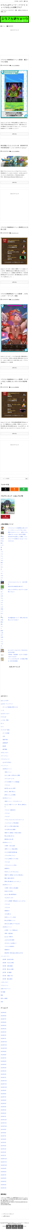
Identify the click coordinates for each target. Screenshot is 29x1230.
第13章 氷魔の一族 (8, 975)
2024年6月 (3, 1022)
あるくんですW (4, 700)
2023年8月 (3, 1054)
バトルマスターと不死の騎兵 (12, 823)
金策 (2, 1001)
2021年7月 (3, 1136)
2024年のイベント (7, 927)
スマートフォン (4, 755)
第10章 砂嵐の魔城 (8, 966)
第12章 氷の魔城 (7, 972)
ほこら (2, 723)
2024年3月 (3, 1032)
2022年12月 (4, 1080)
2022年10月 (4, 1087)
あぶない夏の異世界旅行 (10, 894)
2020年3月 (3, 1188)
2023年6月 (3, 1061)
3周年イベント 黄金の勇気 (11, 849)
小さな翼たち (8, 914)
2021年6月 (3, 1139)
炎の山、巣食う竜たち (10, 791)
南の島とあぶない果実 (10, 788)
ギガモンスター (4, 752)
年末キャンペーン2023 (10, 917)
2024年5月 (3, 1025)
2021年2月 (3, 1152)
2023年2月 (3, 1074)
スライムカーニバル (9, 778)
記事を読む (14, 134)
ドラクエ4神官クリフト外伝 (11, 858)
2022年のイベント (7, 842)
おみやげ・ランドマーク (7, 703)
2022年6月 (3, 1100)
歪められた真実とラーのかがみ (12, 923)
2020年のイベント (7, 768)
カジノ (2, 726)
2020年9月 (3, 1168)
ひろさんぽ (3, 716)
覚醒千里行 (5, 739)
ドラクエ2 (7, 813)
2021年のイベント (7, 798)
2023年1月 (3, 1077)
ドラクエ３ (7, 785)
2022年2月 (3, 1113)
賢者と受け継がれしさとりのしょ (13, 881)
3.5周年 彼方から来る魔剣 (11, 888)
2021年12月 (4, 1119)
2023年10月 (4, 1048)
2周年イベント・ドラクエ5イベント (13, 801)
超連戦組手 (5, 742)
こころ (2, 710)
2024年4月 (3, 1028)
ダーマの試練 (6, 733)
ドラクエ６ (7, 907)
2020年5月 (3, 1181)
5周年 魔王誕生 (9, 933)
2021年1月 (3, 1155)
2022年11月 (4, 1084)
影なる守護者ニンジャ (10, 920)
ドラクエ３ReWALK (15, 65)
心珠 (4, 736)
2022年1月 (3, 1116)
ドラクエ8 (7, 862)
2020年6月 (3, 1178)
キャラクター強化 (5, 729)
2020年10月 (4, 1165)
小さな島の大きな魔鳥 (10, 829)
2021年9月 (3, 1129)
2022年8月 (3, 1093)
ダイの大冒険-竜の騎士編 (11, 852)
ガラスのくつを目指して (10, 943)
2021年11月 (3, 1123)
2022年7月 (3, 1097)
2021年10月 (4, 1126)
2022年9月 (3, 1090)
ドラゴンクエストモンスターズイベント (14, 819)
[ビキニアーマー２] (15, 329)
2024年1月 (3, 1038)
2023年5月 (3, 1064)
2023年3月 (3, 1071)
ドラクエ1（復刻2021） (10, 810)
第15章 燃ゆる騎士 (8, 979)
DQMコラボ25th (9, 891)
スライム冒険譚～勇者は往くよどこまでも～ (15, 901)
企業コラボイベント (6, 988)
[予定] (15, 252)
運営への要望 (4, 998)
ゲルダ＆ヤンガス (9, 897)
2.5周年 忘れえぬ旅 (10, 845)
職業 (2, 995)
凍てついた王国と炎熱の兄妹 (12, 826)
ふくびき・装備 (4, 720)
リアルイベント (4, 985)
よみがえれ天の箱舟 (9, 940)
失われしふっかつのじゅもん (12, 871)
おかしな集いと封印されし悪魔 (12, 775)
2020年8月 (3, 1171)
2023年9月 (3, 1051)
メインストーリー (5, 956)
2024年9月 (3, 1012)
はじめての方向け (7, 762)
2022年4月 (3, 1106)
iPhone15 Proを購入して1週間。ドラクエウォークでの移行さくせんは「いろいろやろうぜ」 (18, 539)
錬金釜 (4, 746)
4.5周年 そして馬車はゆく (11, 930)
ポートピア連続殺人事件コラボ (10, 707)
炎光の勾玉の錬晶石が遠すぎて (15, 586)
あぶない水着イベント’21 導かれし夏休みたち (16, 805)
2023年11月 (4, 1045)
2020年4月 (3, 1184)
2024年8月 (3, 1015)
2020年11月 (4, 1162)
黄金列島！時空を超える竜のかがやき (14, 953)
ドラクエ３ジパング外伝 (10, 865)
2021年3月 (3, 1149)
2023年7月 (3, 1058)
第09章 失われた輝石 (8, 962)
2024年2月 (3, 1035)
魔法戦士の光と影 (9, 839)
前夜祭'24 (7, 949)
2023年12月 (4, 1041)
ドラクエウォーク (14, 233)
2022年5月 (3, 1103)
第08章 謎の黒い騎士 (8, 959)
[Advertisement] (15, 42)
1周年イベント (8, 772)
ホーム (3, 26)
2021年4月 (3, 1145)
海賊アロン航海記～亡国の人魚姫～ (13, 832)
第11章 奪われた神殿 (8, 969)
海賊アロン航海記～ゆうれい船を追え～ (14, 875)
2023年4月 (3, 1067)
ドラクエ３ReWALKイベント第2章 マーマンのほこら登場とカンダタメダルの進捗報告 (14, 381)
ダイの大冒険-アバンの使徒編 (12, 781)
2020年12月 (4, 1158)
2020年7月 (3, 1175)
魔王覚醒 (5, 749)
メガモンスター (4, 982)
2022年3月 (3, 1110)
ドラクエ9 (7, 904)
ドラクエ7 (7, 816)
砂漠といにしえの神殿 (10, 794)
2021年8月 (3, 1132)
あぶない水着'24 (9, 936)
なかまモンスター (5, 713)
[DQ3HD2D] (15, 162)
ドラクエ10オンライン (10, 855)
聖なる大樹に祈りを (9, 836)
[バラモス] (15, 95)
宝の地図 (3, 992)
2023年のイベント (7, 884)
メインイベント (4, 765)
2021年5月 (3, 1142)
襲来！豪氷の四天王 (9, 878)
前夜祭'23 (7, 910)
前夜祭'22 (7, 868)
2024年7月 (3, 1019)
